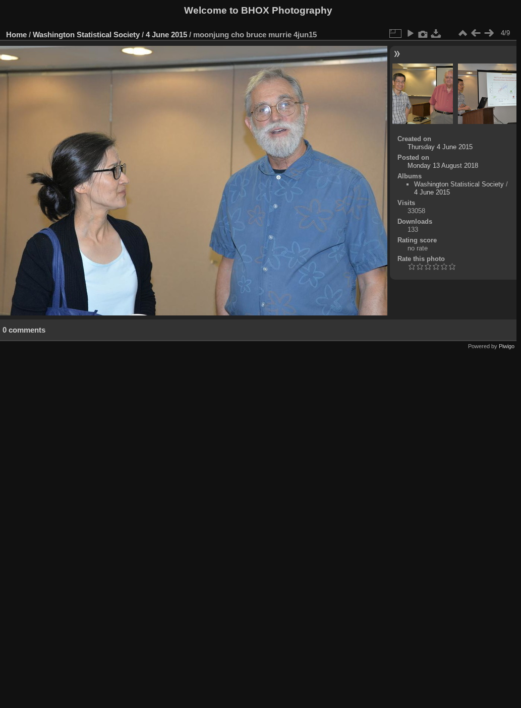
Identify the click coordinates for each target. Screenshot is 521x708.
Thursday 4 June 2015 (440, 147)
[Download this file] (436, 33)
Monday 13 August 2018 (443, 165)
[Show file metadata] (423, 33)
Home (16, 34)
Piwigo (506, 346)
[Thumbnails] (462, 33)
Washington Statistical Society (86, 34)
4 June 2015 (166, 34)
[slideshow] (410, 33)
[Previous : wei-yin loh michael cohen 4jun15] (475, 33)
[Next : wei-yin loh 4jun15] (488, 33)
